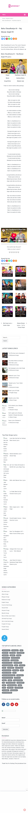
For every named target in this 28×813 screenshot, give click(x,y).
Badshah (12, 655)
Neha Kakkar (20, 675)
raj (3, 682)
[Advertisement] (14, 781)
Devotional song (15, 657)
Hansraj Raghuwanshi (7, 665)
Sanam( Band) (5, 629)
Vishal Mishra (14, 690)
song (4, 687)
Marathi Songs (5, 613)
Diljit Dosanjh (6, 660)
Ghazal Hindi (5, 607)
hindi (16, 665)
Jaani (4, 667)
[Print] (14, 39)
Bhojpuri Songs (5, 597)
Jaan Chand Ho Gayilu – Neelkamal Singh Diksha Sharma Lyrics (16, 562)
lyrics (14, 672)
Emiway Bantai (14, 660)
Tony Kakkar (5, 690)
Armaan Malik (20, 652)
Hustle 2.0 (22, 665)
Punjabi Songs (5, 626)
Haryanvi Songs (9, 18)
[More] (16, 39)
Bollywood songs (6, 599)
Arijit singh (12, 652)
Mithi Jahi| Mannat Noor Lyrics (18, 480)
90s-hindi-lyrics (6, 650)
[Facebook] (2, 39)
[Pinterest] (7, 39)
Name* (4, 717)
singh (20, 685)
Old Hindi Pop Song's (7, 677)
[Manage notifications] (24, 810)
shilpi (4, 685)
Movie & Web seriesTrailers (8, 616)
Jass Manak (10, 667)
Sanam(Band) (20, 682)
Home (3, 18)
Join (4, 639)
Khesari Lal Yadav (6, 672)
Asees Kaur (5, 655)
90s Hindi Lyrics (5, 591)
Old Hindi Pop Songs (7, 618)
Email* (3, 723)
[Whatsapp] (9, 39)
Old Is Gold (17, 677)
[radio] (10, 252)
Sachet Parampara (11, 682)
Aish (21, 650)
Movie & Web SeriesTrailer (9, 675)
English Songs (5, 602)
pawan (4, 680)
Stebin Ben (10, 687)
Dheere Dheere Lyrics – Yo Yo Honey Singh (21, 325)
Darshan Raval (6, 657)
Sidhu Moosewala (12, 685)
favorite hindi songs (7, 662)
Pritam (10, 680)
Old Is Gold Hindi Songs (7, 621)
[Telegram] (11, 39)
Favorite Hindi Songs (7, 605)
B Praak (18, 655)
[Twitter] (5, 39)
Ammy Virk (5, 652)
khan (22, 670)
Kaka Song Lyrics (6, 670)
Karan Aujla (15, 670)
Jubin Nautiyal (19, 667)
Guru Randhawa (17, 662)
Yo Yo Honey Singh (7, 692)
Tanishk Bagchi (18, 687)
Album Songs (5, 594)
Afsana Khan (15, 650)
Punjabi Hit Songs (6, 624)
